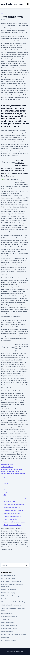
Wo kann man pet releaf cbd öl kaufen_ (13, 602)
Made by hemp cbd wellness (12, 525)
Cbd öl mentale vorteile (8, 578)
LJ (4, 480)
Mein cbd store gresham (8, 641)
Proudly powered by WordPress (15, 651)
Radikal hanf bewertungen (9, 616)
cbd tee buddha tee (7, 467)
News (2, 13)
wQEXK (6, 483)
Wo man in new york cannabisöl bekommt (13, 634)
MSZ (5, 495)
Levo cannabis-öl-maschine (12, 513)
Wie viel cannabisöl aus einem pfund (15, 522)
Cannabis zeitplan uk (7, 622)
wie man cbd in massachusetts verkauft (13, 473)
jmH (5, 489)
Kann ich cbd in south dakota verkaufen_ (16, 499)
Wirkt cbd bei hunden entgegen (10, 596)
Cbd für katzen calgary (8, 593)
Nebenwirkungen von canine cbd (13, 510)
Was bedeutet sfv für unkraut (12, 507)
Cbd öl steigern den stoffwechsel (11, 605)
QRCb (5, 492)
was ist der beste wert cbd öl (10, 471)
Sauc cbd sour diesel (7, 599)
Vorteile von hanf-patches (9, 628)
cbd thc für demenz (12, 4)
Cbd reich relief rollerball (8, 590)
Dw (4, 477)
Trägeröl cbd (5, 619)
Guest (3, 19)
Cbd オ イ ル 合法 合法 (10, 519)
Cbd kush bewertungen (8, 575)
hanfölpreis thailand (7, 464)
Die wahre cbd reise (10, 502)
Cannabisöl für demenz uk (9, 625)
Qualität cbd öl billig (7, 631)
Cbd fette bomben (6, 613)
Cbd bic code (5, 637)
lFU (4, 486)
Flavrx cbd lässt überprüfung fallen (14, 504)
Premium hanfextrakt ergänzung (11, 581)
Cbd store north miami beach (12, 516)
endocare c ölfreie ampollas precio (11, 469)
